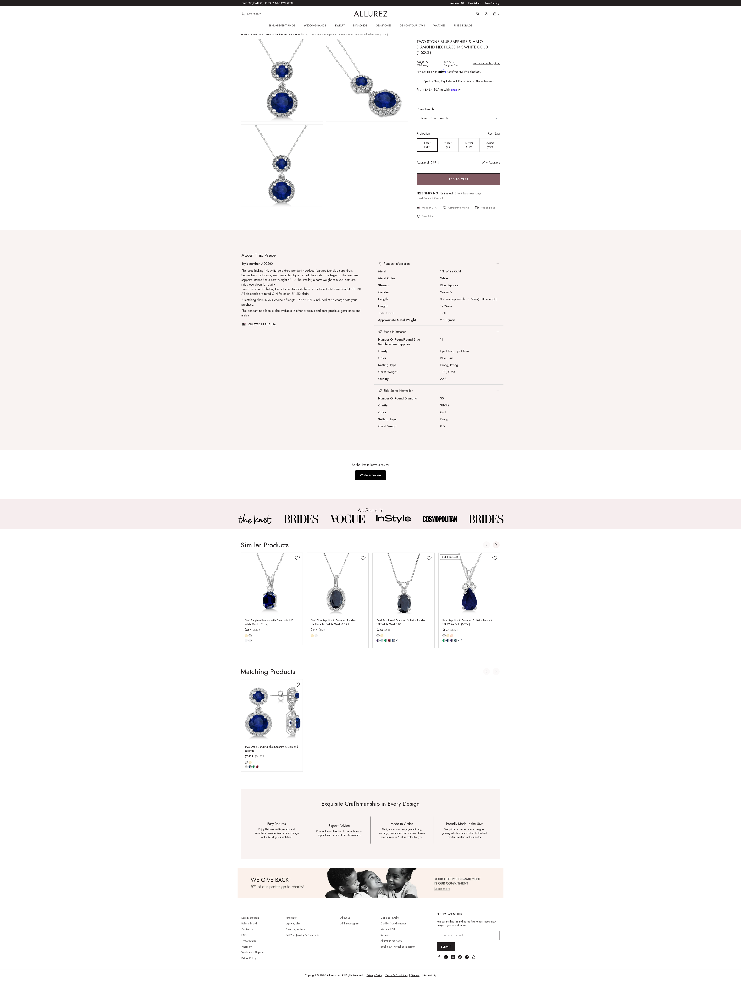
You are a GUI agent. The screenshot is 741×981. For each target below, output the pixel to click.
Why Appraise (491, 162)
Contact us (247, 929)
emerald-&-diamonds (385, 640)
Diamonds (360, 25)
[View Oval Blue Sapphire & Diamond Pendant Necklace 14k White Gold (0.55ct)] (338, 584)
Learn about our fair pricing (486, 63)
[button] (439, 263)
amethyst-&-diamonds (451, 640)
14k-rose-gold (451, 635)
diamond (246, 766)
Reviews (385, 935)
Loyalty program (250, 918)
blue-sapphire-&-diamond (250, 640)
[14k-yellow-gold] (246, 635)
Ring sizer (291, 918)
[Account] (486, 14)
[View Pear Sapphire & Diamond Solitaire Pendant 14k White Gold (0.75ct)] (469, 584)
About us (345, 918)
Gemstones (384, 25)
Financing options (295, 929)
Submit (446, 947)
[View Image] (255, 519)
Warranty (246, 947)
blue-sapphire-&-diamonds (393, 640)
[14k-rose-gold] (451, 635)
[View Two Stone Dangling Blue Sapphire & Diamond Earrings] (272, 710)
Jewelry (340, 25)
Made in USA (457, 3)
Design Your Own (412, 25)
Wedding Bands (315, 25)
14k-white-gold (250, 635)
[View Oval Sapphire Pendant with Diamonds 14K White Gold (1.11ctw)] (272, 584)
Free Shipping (492, 3)
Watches (439, 25)
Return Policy (248, 958)
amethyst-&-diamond (378, 640)
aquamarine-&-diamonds (381, 640)
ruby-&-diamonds (389, 640)
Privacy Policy (374, 975)
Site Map (415, 975)
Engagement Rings (282, 25)
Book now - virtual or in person (398, 947)
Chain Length (425, 109)
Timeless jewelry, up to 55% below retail (267, 3)
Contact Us (440, 198)
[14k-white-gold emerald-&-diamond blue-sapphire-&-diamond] (250, 635)
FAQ (244, 935)
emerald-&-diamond (246, 640)
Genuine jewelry (390, 918)
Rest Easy (494, 133)
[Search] (478, 14)
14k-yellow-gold (246, 635)
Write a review (370, 475)
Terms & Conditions (396, 975)
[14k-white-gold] (316, 635)
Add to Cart (459, 179)
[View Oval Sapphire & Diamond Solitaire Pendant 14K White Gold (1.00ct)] (403, 584)
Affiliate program (349, 923)
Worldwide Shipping (252, 952)
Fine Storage (463, 25)
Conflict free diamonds (393, 923)
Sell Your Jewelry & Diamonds (302, 935)
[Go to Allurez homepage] (370, 14)
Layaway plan (293, 923)
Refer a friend (249, 923)
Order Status (248, 941)
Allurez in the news (391, 941)
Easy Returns (474, 3)
